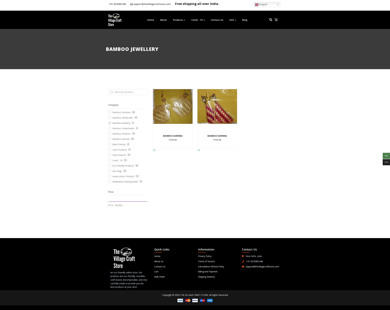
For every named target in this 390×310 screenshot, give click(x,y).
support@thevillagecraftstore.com (152, 4)
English (263, 4)
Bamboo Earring (173, 135)
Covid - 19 (117, 160)
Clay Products (119, 155)
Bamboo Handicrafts (122, 117)
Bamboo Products (121, 133)
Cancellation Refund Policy (211, 266)
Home (150, 19)
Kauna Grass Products (123, 176)
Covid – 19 (197, 19)
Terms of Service (206, 261)
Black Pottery (119, 144)
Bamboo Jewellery (121, 123)
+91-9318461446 (117, 4)
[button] (178, 119)
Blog (244, 19)
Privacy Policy (204, 256)
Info (231, 19)
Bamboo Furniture (121, 112)
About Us (158, 261)
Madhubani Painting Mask (125, 181)
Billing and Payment (208, 271)
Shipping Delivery (206, 276)
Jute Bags (117, 171)
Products (178, 19)
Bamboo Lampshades (123, 128)
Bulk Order (159, 276)
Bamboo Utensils (120, 139)
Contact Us (217, 19)
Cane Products (119, 149)
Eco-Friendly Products (123, 165)
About (163, 19)
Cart (156, 271)
